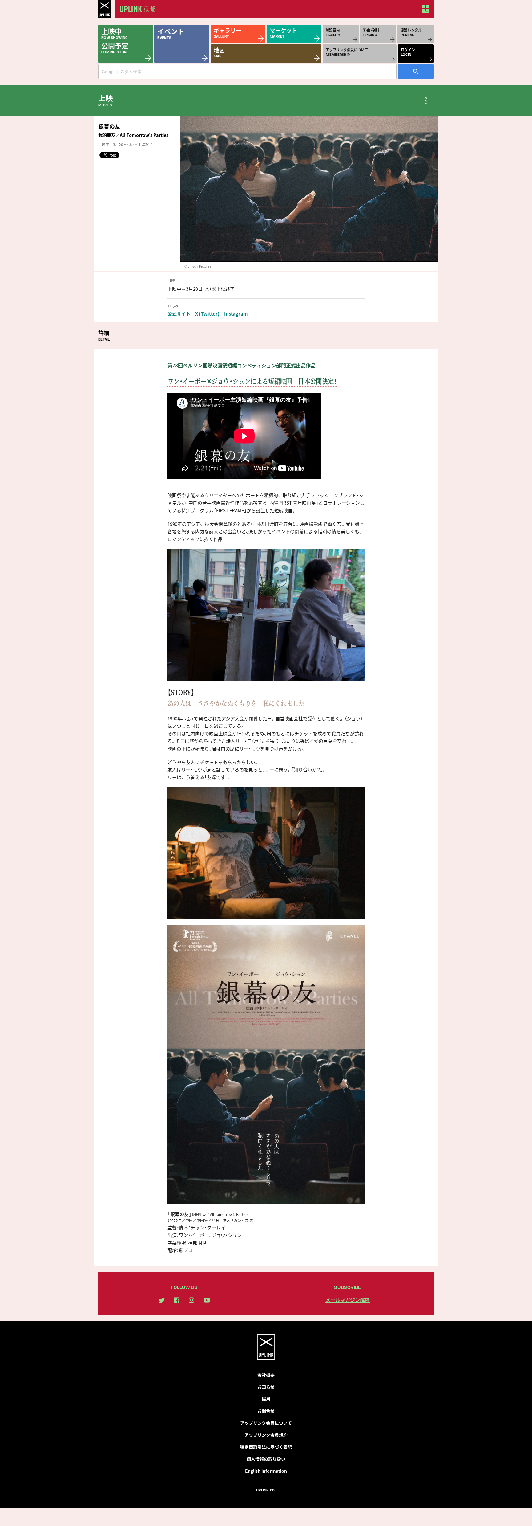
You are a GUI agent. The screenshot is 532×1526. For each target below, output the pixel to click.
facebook (176, 1300)
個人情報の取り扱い (266, 1459)
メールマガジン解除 (347, 1299)
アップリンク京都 (139, 9)
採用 (266, 1399)
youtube (207, 1300)
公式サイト (179, 314)
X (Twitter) (207, 314)
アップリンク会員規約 (266, 1435)
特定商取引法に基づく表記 (266, 1447)
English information (266, 1471)
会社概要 (266, 1375)
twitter (162, 1300)
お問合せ (266, 1411)
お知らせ (266, 1387)
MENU (425, 9)
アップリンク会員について (266, 1423)
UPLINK (104, 9)
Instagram (236, 314)
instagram (191, 1300)
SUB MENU (426, 101)
